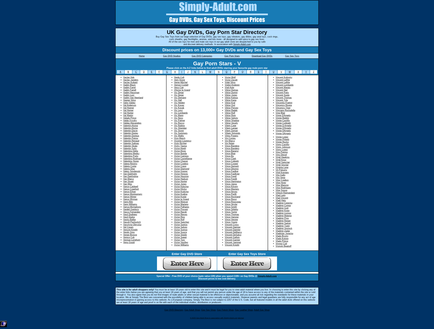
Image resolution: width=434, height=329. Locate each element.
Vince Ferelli (231, 179)
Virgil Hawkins (283, 157)
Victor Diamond (181, 168)
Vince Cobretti (232, 161)
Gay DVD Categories (202, 56)
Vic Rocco (179, 123)
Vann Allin (128, 201)
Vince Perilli (230, 194)
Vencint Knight (130, 229)
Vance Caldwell (130, 186)
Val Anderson (129, 105)
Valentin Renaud (131, 141)
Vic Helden (179, 102)
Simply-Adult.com (242, 44)
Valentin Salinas (131, 143)
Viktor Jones (231, 95)
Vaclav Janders (130, 80)
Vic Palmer (179, 120)
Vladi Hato (281, 200)
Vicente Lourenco (182, 141)
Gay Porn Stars (232, 56)
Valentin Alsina (130, 128)
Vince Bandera (232, 146)
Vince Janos (231, 184)
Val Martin (128, 115)
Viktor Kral (230, 102)
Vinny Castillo (282, 144)
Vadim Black (129, 85)
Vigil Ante (229, 87)
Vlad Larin (280, 195)
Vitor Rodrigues (283, 187)
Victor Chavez (181, 161)
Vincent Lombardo (284, 85)
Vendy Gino (129, 232)
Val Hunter (128, 113)
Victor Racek (180, 212)
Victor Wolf (230, 77)
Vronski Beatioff (283, 246)
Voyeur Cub (281, 243)
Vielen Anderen (232, 85)
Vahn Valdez (129, 102)
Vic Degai (179, 92)
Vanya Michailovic (132, 207)
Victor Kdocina (181, 186)
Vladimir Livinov (283, 213)
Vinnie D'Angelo (283, 128)
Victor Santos (181, 224)
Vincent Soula (282, 95)
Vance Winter (129, 196)
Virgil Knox (281, 159)
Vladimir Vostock (284, 228)
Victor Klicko (180, 189)
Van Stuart (128, 181)
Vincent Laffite (283, 80)
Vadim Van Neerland (133, 97)
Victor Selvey (180, 227)
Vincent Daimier (232, 227)
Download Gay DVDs (262, 56)
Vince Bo (229, 156)
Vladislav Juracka (284, 233)
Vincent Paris (282, 92)
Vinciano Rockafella (285, 110)
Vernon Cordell (181, 85)
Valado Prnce (129, 118)
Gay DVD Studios (172, 56)
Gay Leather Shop (244, 310)
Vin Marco (230, 141)
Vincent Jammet (233, 242)
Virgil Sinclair (282, 165)
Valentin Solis (130, 148)
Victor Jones (180, 184)
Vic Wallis (179, 135)
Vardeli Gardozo (131, 209)
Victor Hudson (181, 179)
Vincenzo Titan (283, 108)
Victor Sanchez (181, 222)
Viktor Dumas (231, 90)
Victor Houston (181, 176)
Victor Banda (180, 153)
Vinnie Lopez (282, 137)
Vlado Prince (282, 241)
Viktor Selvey (231, 118)
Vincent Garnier (232, 240)
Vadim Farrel (129, 87)
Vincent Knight (232, 245)
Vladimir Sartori (283, 223)
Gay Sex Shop (208, 310)
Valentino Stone (131, 161)
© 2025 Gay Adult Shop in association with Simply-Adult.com (213, 318)
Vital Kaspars (282, 172)
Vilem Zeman (231, 130)
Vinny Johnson (283, 147)
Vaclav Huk (128, 77)
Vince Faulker (231, 171)
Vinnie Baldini (282, 118)
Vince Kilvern (231, 186)
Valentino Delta (130, 151)
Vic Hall (178, 100)
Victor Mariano (181, 204)
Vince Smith (231, 207)
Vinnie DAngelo (283, 130)
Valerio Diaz (129, 168)
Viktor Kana (230, 100)
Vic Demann (180, 97)
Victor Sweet (180, 237)
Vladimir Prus (282, 218)
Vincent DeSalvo (233, 235)
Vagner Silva (129, 100)
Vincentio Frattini (284, 102)
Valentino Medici (131, 153)
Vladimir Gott (282, 208)
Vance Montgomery (132, 194)
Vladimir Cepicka (284, 203)
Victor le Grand (181, 199)
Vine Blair (280, 113)
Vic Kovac (179, 105)
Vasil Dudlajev (130, 214)
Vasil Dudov (129, 217)
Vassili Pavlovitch (132, 222)
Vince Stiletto (231, 209)
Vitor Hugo (281, 182)
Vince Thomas (232, 214)
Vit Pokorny (281, 170)
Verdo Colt (179, 77)
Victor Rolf (179, 219)
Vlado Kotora (282, 238)
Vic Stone (179, 130)
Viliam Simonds (232, 133)
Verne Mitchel (181, 82)
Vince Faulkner (232, 174)
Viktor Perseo (231, 108)
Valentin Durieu (130, 133)
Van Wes (127, 184)
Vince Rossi (231, 199)
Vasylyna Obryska (132, 224)
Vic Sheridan (180, 128)
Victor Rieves (180, 214)
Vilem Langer (231, 128)
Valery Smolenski (131, 171)
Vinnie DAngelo (283, 133)
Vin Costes (230, 138)
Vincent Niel (282, 90)
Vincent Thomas (284, 97)
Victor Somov (181, 229)
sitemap (241, 318)
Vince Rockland (232, 196)
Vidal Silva (230, 82)
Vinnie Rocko (282, 142)
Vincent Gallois (232, 237)
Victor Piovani (181, 209)
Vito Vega (280, 177)
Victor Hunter (180, 181)
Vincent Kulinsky (284, 77)
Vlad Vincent (282, 198)
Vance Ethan (129, 191)
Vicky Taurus (180, 146)
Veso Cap (179, 87)
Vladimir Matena (284, 215)
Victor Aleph (180, 148)
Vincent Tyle (282, 100)
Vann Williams (130, 204)
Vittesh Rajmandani (285, 193)
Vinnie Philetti (282, 139)
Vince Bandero (232, 148)
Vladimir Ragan (283, 220)
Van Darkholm (130, 174)
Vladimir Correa (283, 205)
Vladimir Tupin (283, 226)
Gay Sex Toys (292, 56)
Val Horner (128, 110)
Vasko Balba (129, 219)
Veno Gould (129, 242)
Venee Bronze (130, 235)
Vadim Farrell (129, 90)
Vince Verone (231, 219)
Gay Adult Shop (192, 310)
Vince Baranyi (232, 151)
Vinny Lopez (282, 149)
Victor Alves (180, 151)
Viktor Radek (231, 110)
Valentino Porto (130, 156)
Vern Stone (179, 80)
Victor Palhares (181, 207)
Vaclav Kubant (130, 82)
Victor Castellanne (183, 158)
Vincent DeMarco (233, 232)
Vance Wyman (130, 199)
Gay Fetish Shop (225, 310)
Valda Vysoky (130, 120)
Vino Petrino (282, 152)
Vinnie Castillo (283, 120)
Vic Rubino (179, 125)
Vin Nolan (229, 143)
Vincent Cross (232, 224)
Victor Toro (179, 240)
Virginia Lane (282, 167)
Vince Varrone (232, 217)
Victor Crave (180, 166)
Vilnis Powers (231, 135)
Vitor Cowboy (282, 180)
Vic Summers (181, 133)
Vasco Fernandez (131, 212)
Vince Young (231, 222)
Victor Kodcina (181, 191)
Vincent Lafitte (283, 82)
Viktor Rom (230, 115)
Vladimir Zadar (283, 231)
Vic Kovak (179, 108)
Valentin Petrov (130, 138)
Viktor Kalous (231, 97)
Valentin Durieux (131, 135)
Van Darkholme (130, 176)
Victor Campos (181, 156)
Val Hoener (128, 108)
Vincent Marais (283, 87)
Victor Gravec (181, 171)
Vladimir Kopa (282, 210)
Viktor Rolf (230, 113)
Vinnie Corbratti (283, 123)
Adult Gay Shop (262, 310)
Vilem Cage (230, 125)
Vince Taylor (231, 212)
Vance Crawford (131, 189)
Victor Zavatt (231, 80)
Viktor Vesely (231, 123)
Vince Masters (232, 189)
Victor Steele (180, 235)
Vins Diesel (281, 154)
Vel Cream (128, 227)
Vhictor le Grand (182, 90)
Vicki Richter (180, 143)
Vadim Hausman (131, 92)
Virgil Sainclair (283, 162)
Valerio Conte (129, 166)
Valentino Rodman (132, 158)
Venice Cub (128, 237)
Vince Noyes (231, 191)
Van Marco (128, 179)
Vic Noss (178, 118)
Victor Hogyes (181, 174)
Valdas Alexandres (132, 123)
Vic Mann (178, 115)
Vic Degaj (179, 95)
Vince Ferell (230, 176)
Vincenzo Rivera (284, 105)
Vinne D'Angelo (283, 115)
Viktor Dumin (231, 92)
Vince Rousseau (233, 201)
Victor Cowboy (181, 163)
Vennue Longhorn (131, 240)
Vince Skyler (231, 204)
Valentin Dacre (130, 130)
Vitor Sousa (281, 190)
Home (142, 56)
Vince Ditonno (232, 168)
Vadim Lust (128, 95)
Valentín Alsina (130, 125)
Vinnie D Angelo (283, 125)
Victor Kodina (180, 194)
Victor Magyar (181, 201)
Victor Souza (180, 232)
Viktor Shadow (232, 120)
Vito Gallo (280, 175)
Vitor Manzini (282, 185)
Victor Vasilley (181, 242)
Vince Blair (230, 153)
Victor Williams (181, 245)
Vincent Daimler (232, 229)
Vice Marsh (179, 138)
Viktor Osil (230, 105)
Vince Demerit (232, 166)
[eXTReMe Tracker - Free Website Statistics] (3, 326)
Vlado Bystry (282, 236)
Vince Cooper (231, 163)
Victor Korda (180, 196)
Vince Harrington (233, 181)
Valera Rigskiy (130, 163)
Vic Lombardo (181, 113)
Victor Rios (179, 217)
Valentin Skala (130, 146)
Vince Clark (230, 158)
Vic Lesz (178, 110)
